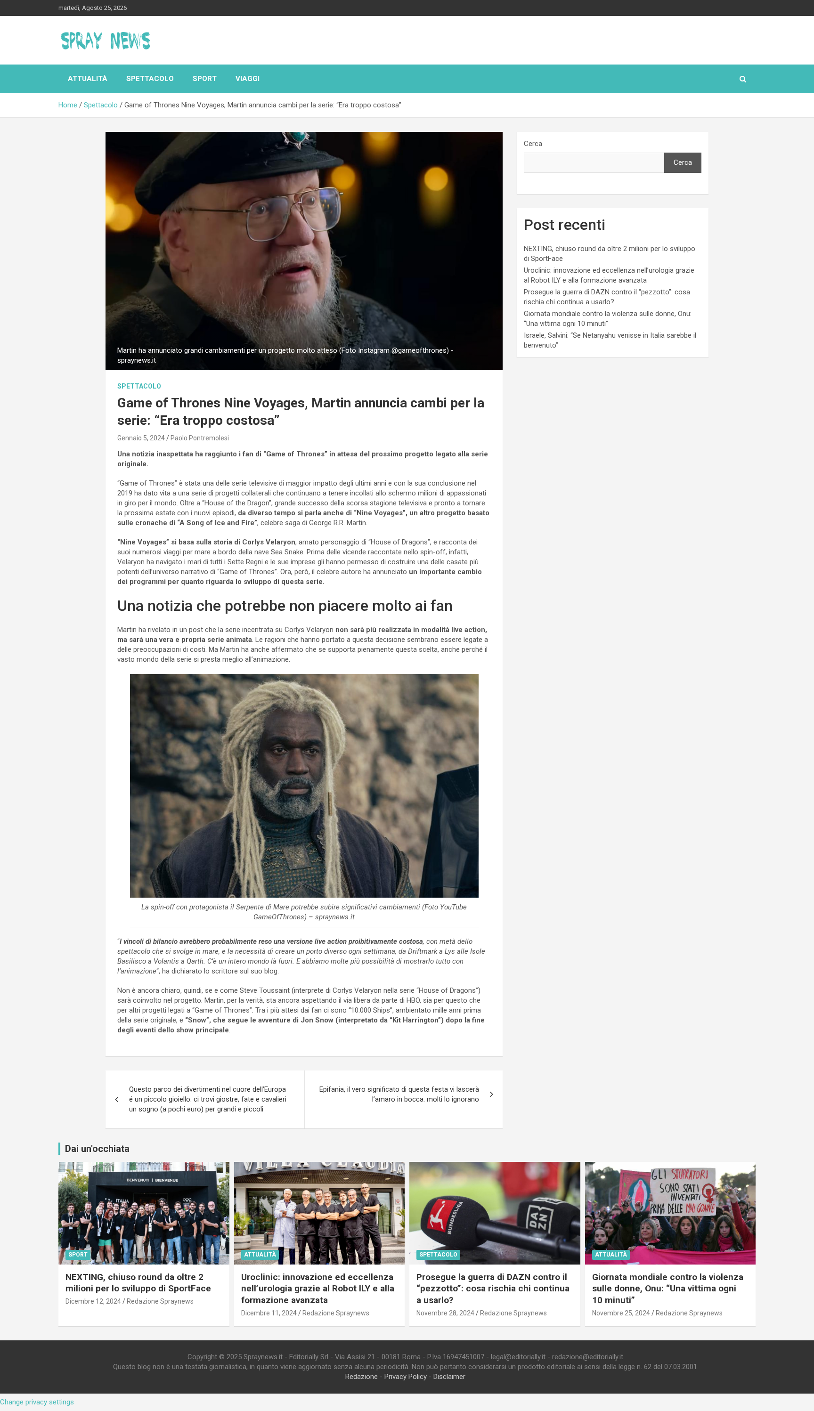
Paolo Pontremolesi (200, 438)
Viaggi (248, 78)
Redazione (361, 1376)
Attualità (87, 78)
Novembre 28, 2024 (445, 1313)
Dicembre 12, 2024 (93, 1301)
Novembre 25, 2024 (621, 1313)
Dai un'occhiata (97, 1148)
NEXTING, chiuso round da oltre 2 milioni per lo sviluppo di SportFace (138, 1283)
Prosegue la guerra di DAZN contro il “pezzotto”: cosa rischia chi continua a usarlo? (493, 1289)
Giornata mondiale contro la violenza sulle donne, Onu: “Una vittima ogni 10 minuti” (667, 1289)
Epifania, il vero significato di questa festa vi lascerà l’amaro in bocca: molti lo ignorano (399, 1094)
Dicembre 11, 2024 (269, 1313)
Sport (205, 78)
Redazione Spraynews (160, 1301)
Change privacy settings (37, 1402)
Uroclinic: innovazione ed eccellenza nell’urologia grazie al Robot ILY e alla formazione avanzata (317, 1289)
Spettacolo (150, 78)
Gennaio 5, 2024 (141, 438)
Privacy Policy (405, 1376)
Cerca (533, 143)
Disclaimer (449, 1376)
